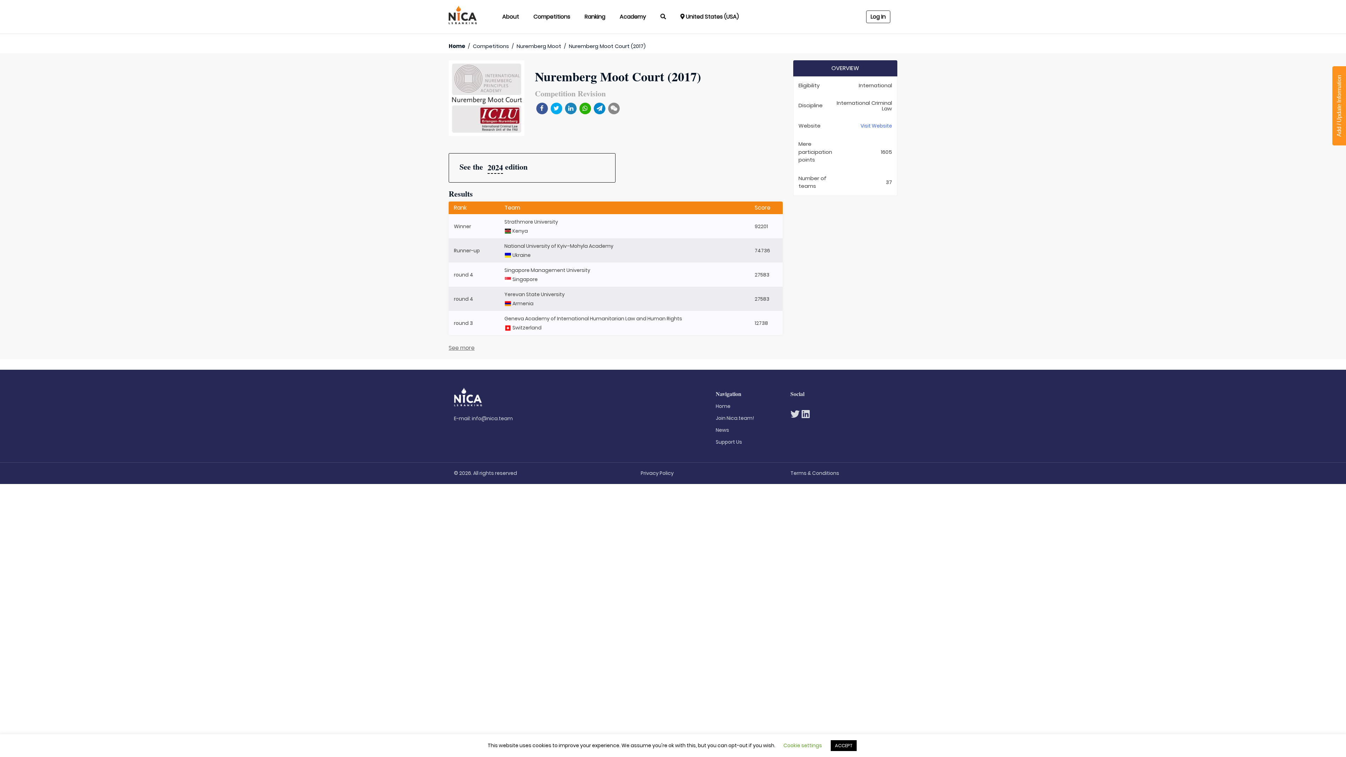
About (510, 17)
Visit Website (876, 125)
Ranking (595, 17)
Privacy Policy (657, 473)
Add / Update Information (1339, 106)
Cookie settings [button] (802, 745)
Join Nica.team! (735, 418)
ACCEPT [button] (843, 745)
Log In (878, 17)
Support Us (729, 441)
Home (457, 46)
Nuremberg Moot (539, 46)
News (722, 430)
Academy (633, 17)
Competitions (551, 17)
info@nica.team (492, 418)
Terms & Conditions (814, 473)
